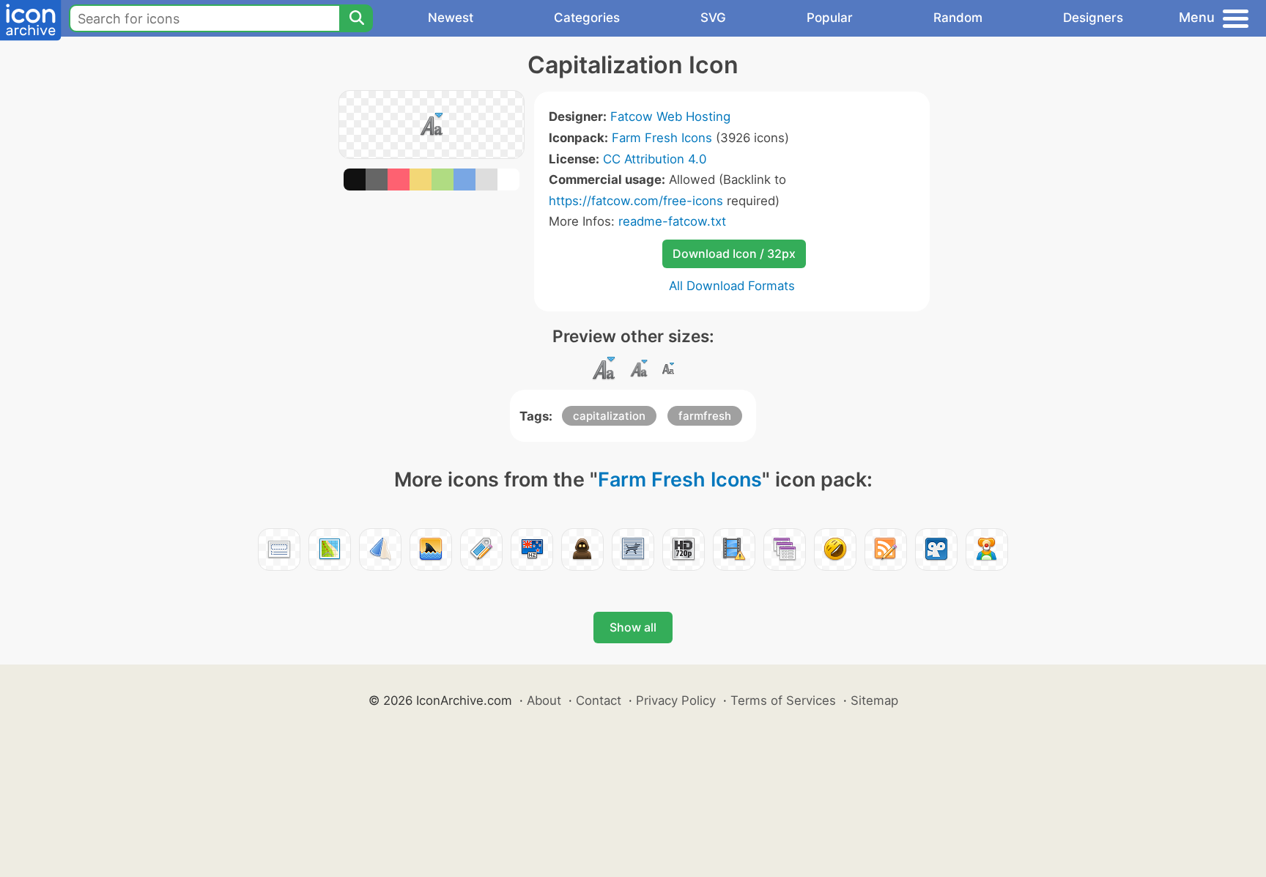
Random (957, 17)
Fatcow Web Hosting (670, 116)
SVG (713, 17)
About (544, 700)
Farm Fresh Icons (662, 137)
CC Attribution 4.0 (654, 159)
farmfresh (704, 416)
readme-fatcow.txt (672, 221)
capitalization (609, 416)
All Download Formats (732, 285)
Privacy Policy (676, 700)
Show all (633, 627)
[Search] (356, 18)
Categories (587, 17)
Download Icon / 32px (734, 253)
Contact (598, 700)
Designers (1093, 17)
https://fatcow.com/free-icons (636, 200)
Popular (830, 17)
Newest (450, 17)
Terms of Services (783, 700)
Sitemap (874, 700)
